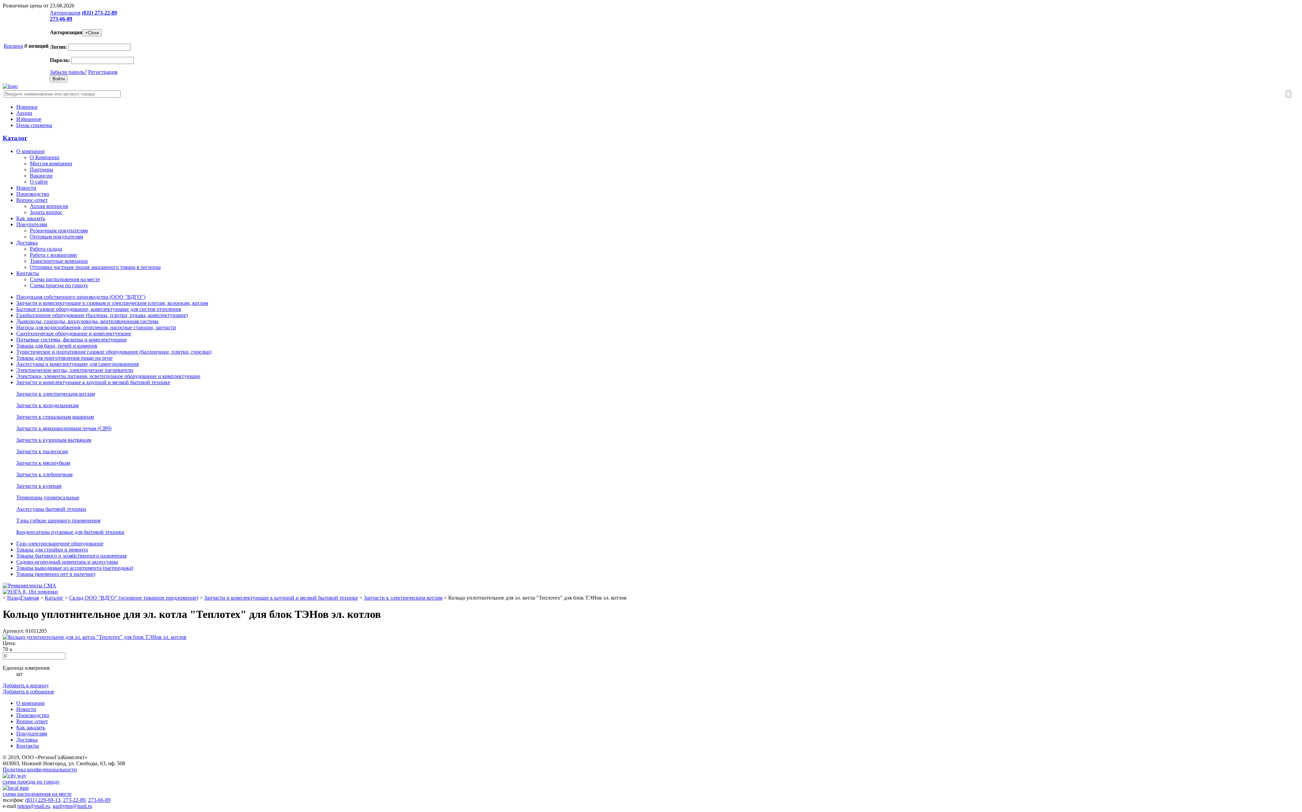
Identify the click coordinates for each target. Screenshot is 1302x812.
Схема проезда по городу (59, 285)
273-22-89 (99, 13)
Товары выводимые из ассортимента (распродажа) (74, 568)
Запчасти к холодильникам (47, 405)
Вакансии (41, 176)
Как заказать (30, 218)
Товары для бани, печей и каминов (56, 346)
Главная (30, 598)
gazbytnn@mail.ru (72, 806)
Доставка (27, 243)
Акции (24, 113)
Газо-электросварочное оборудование (59, 543)
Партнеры (41, 169)
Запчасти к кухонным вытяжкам (53, 440)
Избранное (28, 119)
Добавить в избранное (28, 691)
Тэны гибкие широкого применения (58, 520)
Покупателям (31, 224)
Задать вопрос (46, 212)
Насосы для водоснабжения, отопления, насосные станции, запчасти (96, 327)
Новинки (27, 107)
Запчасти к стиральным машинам (55, 417)
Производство (32, 194)
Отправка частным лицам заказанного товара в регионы (95, 267)
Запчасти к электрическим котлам (55, 394)
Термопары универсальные (47, 497)
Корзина (13, 46)
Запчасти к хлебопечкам (44, 474)
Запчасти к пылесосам (42, 451)
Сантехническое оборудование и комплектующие (73, 333)
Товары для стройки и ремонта (52, 550)
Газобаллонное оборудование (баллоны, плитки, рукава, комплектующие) (102, 315)
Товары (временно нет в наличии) (55, 574)
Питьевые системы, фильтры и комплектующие (71, 339)
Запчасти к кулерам (38, 486)
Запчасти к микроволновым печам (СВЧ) (64, 428)
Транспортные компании (59, 261)
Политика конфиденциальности (40, 769)
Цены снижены (34, 125)
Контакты (27, 273)
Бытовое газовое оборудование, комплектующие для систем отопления (98, 309)
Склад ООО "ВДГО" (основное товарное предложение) (133, 598)
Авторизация (65, 13)
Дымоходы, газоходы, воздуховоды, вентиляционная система (87, 321)
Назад (14, 598)
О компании (30, 151)
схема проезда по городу (31, 782)
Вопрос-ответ (32, 200)
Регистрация (102, 72)
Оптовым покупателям (56, 237)
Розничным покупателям (59, 230)
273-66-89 (61, 19)
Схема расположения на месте (65, 279)
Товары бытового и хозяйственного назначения (71, 556)
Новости (26, 188)
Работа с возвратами (53, 255)
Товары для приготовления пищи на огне (64, 358)
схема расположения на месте (37, 794)
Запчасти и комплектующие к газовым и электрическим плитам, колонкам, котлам (112, 303)
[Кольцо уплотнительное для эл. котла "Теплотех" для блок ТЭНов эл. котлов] (94, 637)
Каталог (15, 138)
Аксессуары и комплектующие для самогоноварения (77, 364)
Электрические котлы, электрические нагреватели (74, 370)
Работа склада (46, 249)
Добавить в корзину (26, 685)
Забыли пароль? (68, 72)
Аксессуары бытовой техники (51, 509)
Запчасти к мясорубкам (43, 463)
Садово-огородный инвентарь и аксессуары (67, 562)
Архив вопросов (49, 206)
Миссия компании (51, 163)
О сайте (39, 182)
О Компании (44, 157)
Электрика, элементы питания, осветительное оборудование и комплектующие (108, 376)
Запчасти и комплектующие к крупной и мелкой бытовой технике (93, 382)
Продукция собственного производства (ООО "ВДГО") (80, 297)
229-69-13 (42, 800)
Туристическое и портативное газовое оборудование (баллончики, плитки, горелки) (114, 352)
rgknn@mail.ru (33, 806)
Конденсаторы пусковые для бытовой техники (70, 532)
